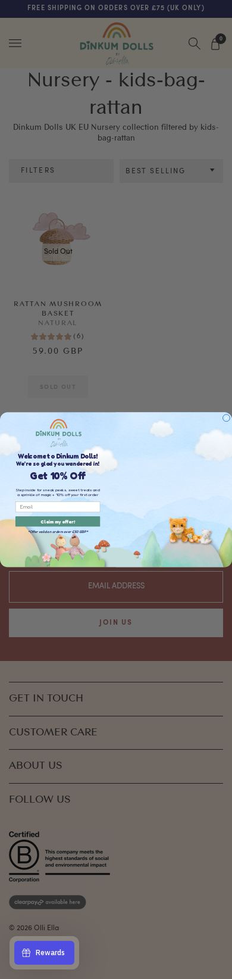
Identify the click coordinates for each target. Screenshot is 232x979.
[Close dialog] (226, 417)
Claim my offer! (57, 521)
